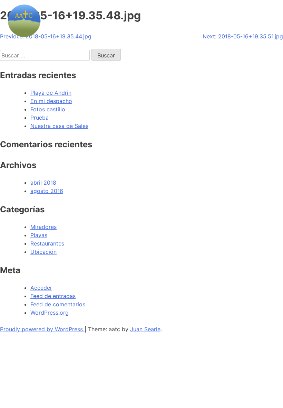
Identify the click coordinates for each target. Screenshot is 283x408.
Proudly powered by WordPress (42, 329)
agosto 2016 (46, 190)
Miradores (43, 226)
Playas (38, 235)
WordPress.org (49, 312)
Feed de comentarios (57, 304)
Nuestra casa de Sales (59, 125)
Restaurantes (47, 243)
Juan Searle (145, 329)
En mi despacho (51, 101)
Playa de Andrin (50, 92)
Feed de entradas (53, 296)
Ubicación (43, 251)
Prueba (39, 117)
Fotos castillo (47, 109)
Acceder (41, 287)
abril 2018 (43, 182)
